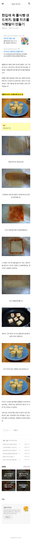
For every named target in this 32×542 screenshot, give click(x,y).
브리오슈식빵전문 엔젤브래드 (14, 51)
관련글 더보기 (26, 466)
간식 (7, 440)
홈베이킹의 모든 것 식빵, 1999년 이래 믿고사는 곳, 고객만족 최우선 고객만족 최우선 (11, 42)
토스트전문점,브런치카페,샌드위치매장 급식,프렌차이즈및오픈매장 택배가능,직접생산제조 (15, 55)
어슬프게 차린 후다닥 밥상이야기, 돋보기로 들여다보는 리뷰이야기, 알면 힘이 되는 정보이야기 (12, 511)
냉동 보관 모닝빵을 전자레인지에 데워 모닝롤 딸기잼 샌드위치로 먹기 (10, 453)
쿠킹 (4, 440)
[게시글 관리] (9, 430)
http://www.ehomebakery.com (13, 36)
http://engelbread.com (10, 49)
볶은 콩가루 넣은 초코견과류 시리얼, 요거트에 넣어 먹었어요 (10, 450)
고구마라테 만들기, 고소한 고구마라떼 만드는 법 (10, 447)
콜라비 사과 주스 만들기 (8, 456)
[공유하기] (7, 430)
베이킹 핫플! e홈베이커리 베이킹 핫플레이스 (10, 38)
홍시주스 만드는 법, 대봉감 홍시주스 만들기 (10, 459)
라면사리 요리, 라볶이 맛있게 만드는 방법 (10, 444)
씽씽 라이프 (7, 507)
